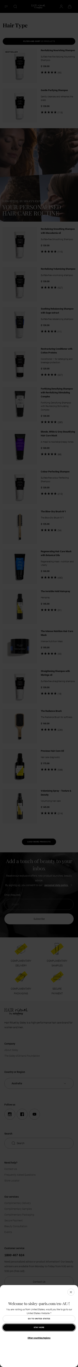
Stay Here (39, 1327)
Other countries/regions (39, 1338)
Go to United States (39, 1319)
